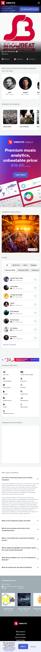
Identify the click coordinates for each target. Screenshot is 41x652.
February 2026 (10, 270)
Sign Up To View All (9, 345)
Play (35, 279)
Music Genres (20, 631)
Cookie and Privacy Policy (9, 649)
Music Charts (20, 634)
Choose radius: (6, 584)
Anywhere (20, 588)
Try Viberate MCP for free (29, 9)
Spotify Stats (20, 640)
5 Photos (31, 249)
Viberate (8, 3)
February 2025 (23, 270)
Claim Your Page (20, 637)
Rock (25, 265)
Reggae (33, 265)
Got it (23, 646)
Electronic (16, 265)
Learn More (20, 175)
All (7, 265)
